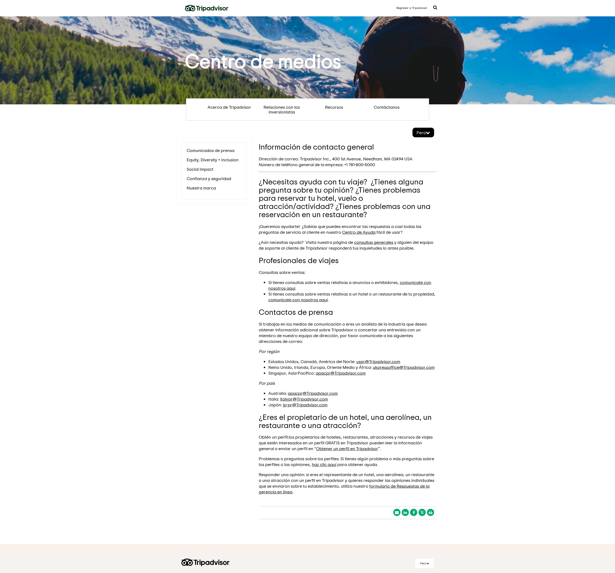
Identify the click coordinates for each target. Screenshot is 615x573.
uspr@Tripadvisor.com (378, 361)
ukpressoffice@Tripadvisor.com (404, 367)
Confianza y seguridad (209, 178)
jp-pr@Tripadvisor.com (305, 404)
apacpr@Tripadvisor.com (341, 373)
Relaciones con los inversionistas (282, 109)
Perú (421, 132)
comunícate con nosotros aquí (298, 299)
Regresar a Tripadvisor (411, 7)
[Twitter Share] (422, 512)
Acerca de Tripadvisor (229, 107)
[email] (396, 512)
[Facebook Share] (413, 512)
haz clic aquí (324, 464)
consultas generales (373, 242)
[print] (430, 512)
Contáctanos (387, 107)
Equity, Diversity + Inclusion (213, 159)
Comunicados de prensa (210, 150)
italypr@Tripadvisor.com (304, 399)
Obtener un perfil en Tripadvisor (347, 448)
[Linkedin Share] (405, 512)
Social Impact (200, 169)
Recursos (334, 107)
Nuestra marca (201, 187)
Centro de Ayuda (358, 232)
